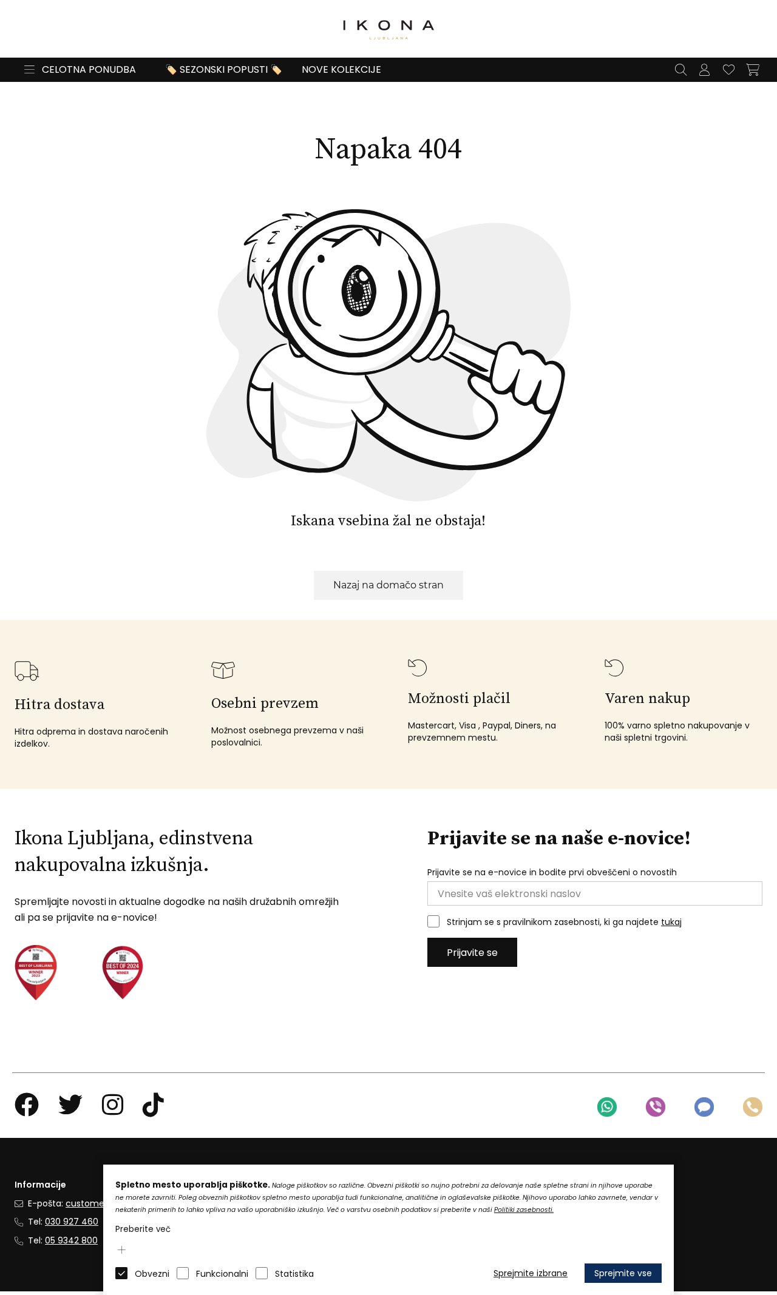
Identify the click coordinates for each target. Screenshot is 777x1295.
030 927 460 (71, 1222)
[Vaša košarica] (752, 69)
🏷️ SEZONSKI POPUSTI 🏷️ (223, 69)
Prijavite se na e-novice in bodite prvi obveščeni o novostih (552, 872)
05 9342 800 (71, 1240)
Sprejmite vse (623, 1273)
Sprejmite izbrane (531, 1273)
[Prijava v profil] (704, 69)
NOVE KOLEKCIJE (341, 69)
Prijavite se (472, 953)
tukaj (671, 922)
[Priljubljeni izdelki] (728, 69)
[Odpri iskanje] (680, 70)
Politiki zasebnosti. (524, 1209)
